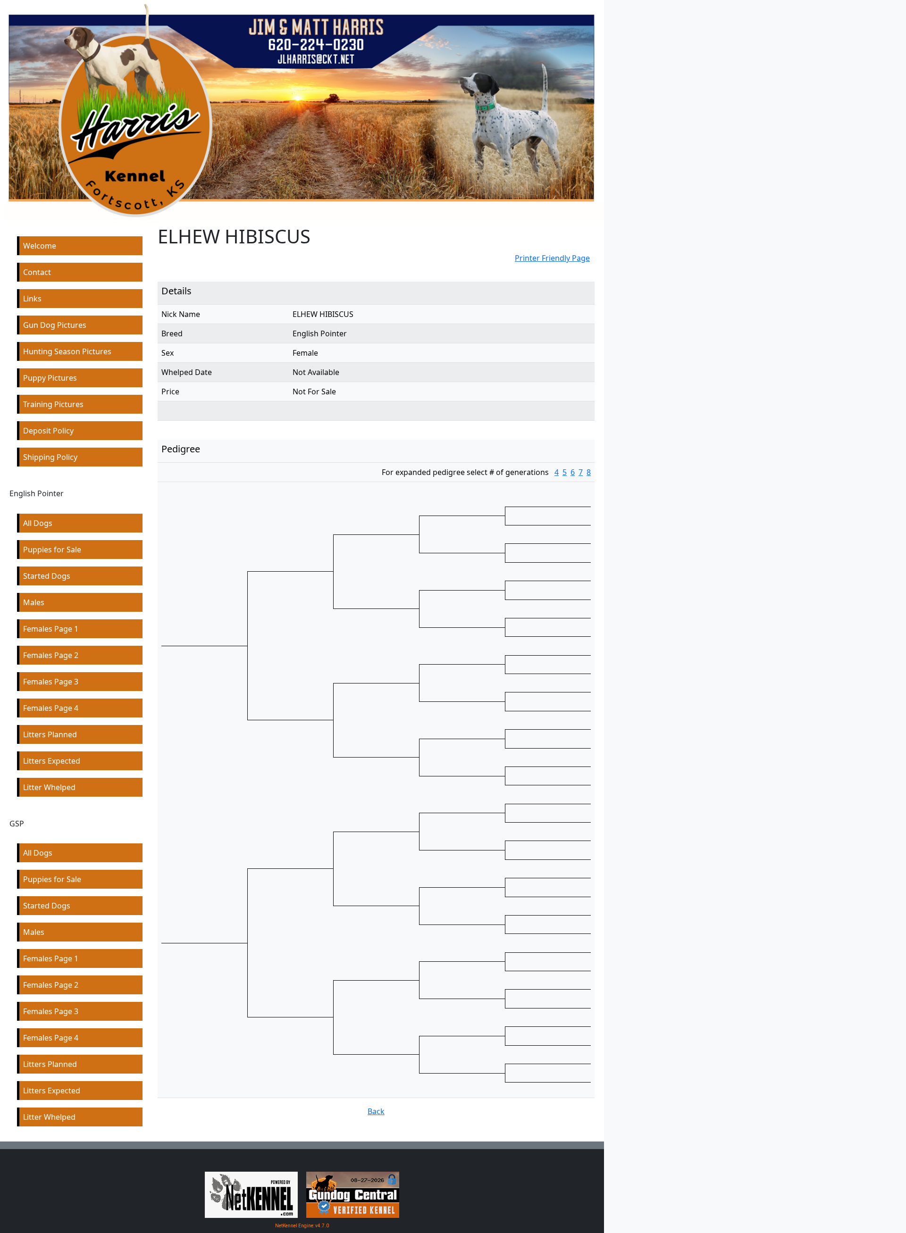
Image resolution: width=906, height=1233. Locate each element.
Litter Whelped (49, 787)
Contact (37, 272)
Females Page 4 (50, 708)
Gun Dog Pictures (54, 325)
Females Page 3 (50, 681)
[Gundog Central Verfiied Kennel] (352, 1194)
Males (33, 602)
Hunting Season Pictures (67, 351)
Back (376, 1111)
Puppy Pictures (50, 378)
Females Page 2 (50, 655)
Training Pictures (53, 404)
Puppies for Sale (52, 549)
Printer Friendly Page (552, 258)
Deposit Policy (48, 430)
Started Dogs (46, 576)
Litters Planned (50, 734)
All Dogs (37, 523)
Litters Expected (51, 761)
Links (32, 298)
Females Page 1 (50, 629)
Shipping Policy (50, 457)
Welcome (39, 246)
